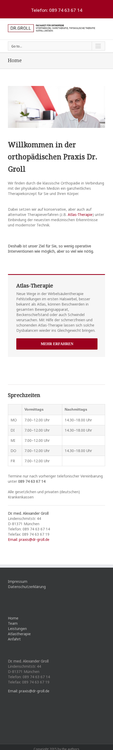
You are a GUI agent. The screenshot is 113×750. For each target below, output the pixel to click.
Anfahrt (14, 639)
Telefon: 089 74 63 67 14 (56, 10)
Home (13, 618)
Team (13, 623)
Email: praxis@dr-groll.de (28, 539)
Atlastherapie (19, 633)
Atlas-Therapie (80, 214)
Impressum (17, 581)
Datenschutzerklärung (27, 586)
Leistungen (17, 628)
